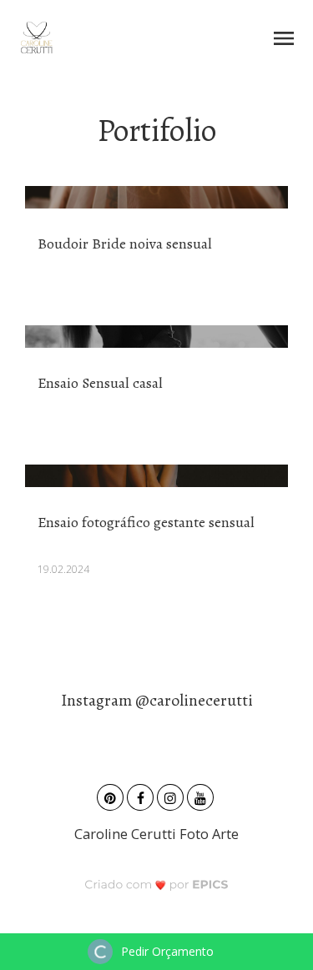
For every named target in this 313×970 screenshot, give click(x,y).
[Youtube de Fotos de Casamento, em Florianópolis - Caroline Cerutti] (202, 795)
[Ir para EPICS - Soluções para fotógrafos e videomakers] (156, 884)
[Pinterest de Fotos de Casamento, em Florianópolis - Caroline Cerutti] (112, 795)
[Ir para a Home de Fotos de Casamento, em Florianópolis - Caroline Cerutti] (36, 37)
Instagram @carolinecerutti (157, 700)
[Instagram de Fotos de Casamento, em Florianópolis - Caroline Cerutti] (172, 795)
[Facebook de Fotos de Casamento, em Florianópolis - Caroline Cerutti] (142, 795)
